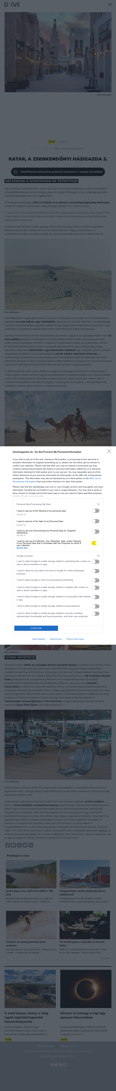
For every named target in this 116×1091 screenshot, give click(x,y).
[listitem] (58, 504)
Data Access (56, 639)
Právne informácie (75, 639)
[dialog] (58, 545)
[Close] (110, 452)
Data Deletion (38, 639)
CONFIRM (36, 628)
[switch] (95, 511)
